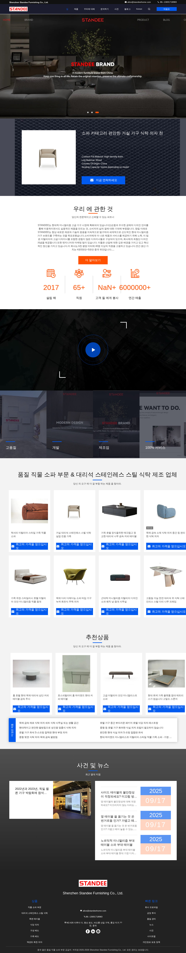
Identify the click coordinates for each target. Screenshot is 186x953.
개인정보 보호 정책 (151, 942)
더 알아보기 (93, 260)
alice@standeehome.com (139, 2)
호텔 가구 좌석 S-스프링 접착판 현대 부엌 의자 (43, 727)
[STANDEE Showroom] (93, 349)
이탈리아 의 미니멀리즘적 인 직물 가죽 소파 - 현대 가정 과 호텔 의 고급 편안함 (56, 737)
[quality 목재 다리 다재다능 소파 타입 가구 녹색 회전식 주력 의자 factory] (74, 576)
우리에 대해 (89, 9)
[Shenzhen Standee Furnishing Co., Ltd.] (18, 9)
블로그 (127, 9)
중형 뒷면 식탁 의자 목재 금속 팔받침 (38, 732)
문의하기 (105, 9)
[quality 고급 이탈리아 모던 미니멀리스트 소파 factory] (121, 673)
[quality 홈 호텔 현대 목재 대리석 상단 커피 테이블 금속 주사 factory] (31, 673)
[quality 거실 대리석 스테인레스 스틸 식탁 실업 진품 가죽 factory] (74, 510)
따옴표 (167, 9)
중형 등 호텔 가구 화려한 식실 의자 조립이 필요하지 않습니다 (131, 723)
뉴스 (151, 925)
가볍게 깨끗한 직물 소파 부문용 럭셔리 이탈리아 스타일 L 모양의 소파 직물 (137, 737)
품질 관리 (151, 919)
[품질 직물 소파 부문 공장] (93, 66)
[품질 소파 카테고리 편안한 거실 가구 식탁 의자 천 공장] (49, 157)
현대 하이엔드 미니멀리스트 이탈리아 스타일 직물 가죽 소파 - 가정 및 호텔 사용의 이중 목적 (137, 732)
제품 (76, 9)
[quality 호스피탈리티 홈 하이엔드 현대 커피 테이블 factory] (76, 673)
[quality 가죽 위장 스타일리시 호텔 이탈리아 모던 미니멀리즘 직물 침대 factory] (29, 576)
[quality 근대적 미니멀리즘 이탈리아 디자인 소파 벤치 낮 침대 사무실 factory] (119, 576)
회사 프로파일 (151, 907)
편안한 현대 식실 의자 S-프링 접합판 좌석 (121, 727)
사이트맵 (151, 936)
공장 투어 (151, 913)
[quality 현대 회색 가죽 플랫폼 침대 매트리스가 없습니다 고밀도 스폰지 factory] (166, 673)
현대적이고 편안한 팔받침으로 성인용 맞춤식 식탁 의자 (47, 723)
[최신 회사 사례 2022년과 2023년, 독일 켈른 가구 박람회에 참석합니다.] (72, 800)
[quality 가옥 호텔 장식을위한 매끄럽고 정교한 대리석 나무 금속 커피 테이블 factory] (119, 510)
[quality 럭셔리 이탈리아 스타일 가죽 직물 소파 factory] (29, 510)
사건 (117, 9)
